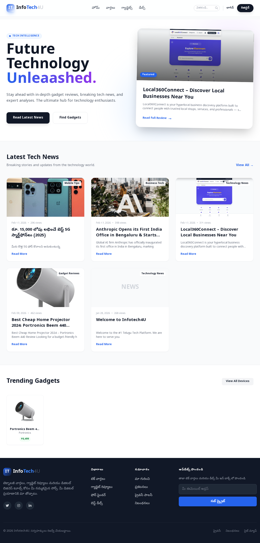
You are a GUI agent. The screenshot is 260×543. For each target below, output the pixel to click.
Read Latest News (28, 118)
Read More (19, 254)
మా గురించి (142, 479)
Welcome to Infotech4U (121, 320)
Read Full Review (154, 118)
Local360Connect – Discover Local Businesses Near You (183, 94)
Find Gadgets (70, 118)
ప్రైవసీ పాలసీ (143, 495)
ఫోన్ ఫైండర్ (98, 495)
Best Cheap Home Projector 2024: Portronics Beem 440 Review (41, 326)
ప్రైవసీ (217, 531)
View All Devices (237, 381)
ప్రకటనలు (141, 487)
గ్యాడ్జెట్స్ (126, 8)
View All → (245, 165)
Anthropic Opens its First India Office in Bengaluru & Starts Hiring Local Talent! (129, 235)
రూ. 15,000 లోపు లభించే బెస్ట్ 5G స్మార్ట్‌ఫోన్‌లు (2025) (41, 232)
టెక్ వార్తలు (98, 479)
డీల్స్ (142, 8)
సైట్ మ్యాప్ (250, 531)
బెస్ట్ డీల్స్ (97, 503)
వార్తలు (110, 8)
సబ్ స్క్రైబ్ (218, 501)
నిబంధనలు (142, 503)
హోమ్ (96, 8)
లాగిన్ (230, 8)
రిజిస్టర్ (245, 8)
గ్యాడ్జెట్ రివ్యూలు (102, 487)
